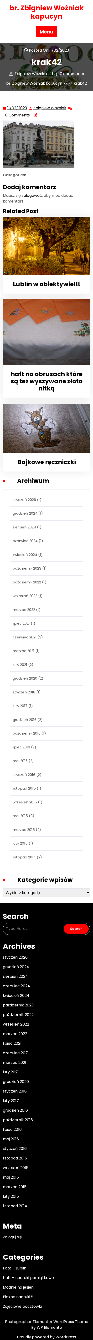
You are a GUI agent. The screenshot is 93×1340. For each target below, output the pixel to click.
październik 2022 (27, 582)
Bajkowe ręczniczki (46, 462)
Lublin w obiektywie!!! (46, 284)
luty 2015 (20, 843)
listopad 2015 (24, 788)
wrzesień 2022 (25, 595)
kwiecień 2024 (25, 554)
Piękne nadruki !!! (19, 1297)
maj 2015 (20, 815)
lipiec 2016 (21, 747)
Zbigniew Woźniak (50, 108)
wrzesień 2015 (25, 802)
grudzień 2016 (24, 719)
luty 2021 (20, 664)
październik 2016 (27, 733)
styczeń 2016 (24, 774)
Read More (44, 245)
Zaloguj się (12, 1237)
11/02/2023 (17, 108)
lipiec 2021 (21, 623)
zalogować (32, 195)
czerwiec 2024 (25, 540)
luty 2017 (20, 705)
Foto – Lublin (14, 1268)
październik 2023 (27, 568)
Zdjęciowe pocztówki (22, 1306)
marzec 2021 (23, 650)
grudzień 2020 (25, 678)
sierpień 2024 (24, 527)
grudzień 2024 (25, 513)
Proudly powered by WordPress (46, 1337)
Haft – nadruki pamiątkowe (28, 1277)
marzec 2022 (24, 609)
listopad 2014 (24, 857)
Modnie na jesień (18, 1287)
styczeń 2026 (24, 499)
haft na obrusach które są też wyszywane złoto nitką (47, 381)
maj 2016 (20, 760)
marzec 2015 (24, 829)
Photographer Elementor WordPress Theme (46, 1321)
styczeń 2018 (24, 692)
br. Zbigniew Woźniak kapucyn (47, 12)
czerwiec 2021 (24, 637)
